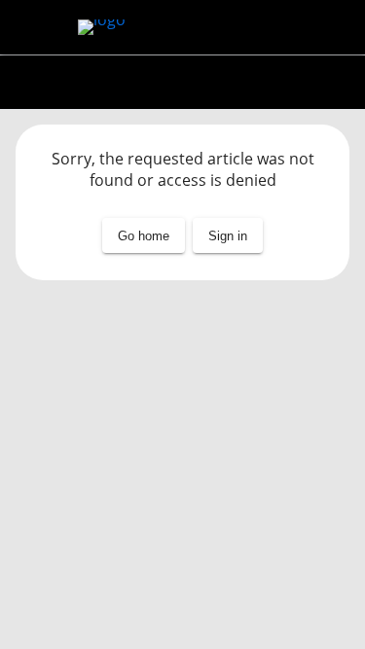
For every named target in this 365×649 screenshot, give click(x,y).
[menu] (31, 27)
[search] (333, 27)
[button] (228, 235)
